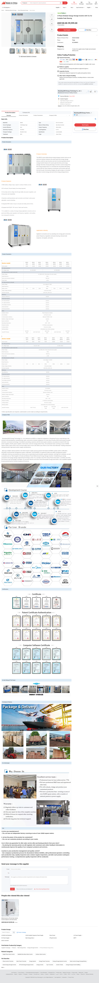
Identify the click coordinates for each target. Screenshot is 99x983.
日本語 (65, 974)
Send (12, 889)
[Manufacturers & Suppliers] (9, 2)
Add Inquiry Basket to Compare (28, 56)
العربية (57, 974)
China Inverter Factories (8, 961)
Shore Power (52, 935)
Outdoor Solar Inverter (41, 954)
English (15, 974)
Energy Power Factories (44, 961)
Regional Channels (66, 972)
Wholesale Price (51, 972)
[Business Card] (95, 119)
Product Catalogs (22, 932)
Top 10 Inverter (49, 964)
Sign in (96, 3)
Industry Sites (58, 972)
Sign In (59, 106)
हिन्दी (69, 974)
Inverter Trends (59, 964)
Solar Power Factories (21, 961)
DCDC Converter (5, 940)
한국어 (61, 974)
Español (20, 974)
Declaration (64, 977)
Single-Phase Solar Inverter (9, 954)
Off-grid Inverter (53, 938)
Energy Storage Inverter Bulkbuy (73, 964)
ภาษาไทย (73, 974)
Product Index (74, 972)
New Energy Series (30, 938)
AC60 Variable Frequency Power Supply (34, 935)
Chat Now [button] (88, 30)
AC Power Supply (77, 935)
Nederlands (52, 974)
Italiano (42, 974)
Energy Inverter (40, 964)
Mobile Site (81, 972)
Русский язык (36, 974)
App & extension (79, 7)
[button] (67, 115)
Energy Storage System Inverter (60, 961)
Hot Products (14, 972)
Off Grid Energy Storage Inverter (26, 964)
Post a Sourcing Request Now (41, 889)
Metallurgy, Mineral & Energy (10, 10)
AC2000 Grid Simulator (6, 935)
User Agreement (58, 977)
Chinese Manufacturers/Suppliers (32, 972)
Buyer (64, 7)
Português (25, 974)
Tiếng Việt (83, 974)
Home (2, 10)
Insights (86, 972)
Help (72, 7)
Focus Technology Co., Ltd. (40, 977)
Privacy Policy (71, 977)
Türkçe (78, 974)
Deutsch (46, 974)
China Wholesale (43, 972)
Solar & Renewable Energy (23, 10)
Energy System (32, 961)
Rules (96, 7)
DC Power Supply (5, 938)
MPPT (75, 938)
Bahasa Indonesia (89, 974)
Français (30, 974)
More (2, 967)
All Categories (6, 7)
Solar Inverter (32, 10)
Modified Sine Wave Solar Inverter (25, 954)
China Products (21, 972)
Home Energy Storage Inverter (9, 964)
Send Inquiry (67, 30)
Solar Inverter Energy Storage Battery (78, 961)
